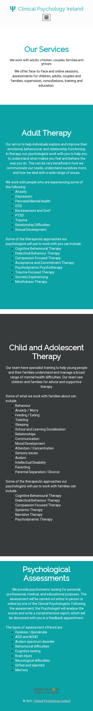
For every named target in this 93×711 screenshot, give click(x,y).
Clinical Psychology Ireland (51, 701)
